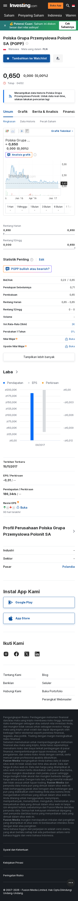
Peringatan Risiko (13, 875)
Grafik (23, 112)
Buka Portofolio (52, 691)
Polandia (68, 566)
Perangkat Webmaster (57, 699)
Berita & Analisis (45, 112)
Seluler (46, 683)
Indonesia (55, 15)
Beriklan (8, 683)
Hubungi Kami (12, 691)
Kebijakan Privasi (13, 862)
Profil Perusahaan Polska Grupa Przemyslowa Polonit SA (34, 531)
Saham (9, 15)
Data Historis (27, 121)
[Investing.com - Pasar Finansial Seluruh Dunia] (23, 5)
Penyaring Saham (31, 15)
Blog (45, 674)
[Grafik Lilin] (7, 131)
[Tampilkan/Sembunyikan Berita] (27, 131)
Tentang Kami (12, 674)
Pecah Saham (48, 121)
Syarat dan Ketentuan (15, 849)
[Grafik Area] (13, 131)
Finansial (70, 112)
